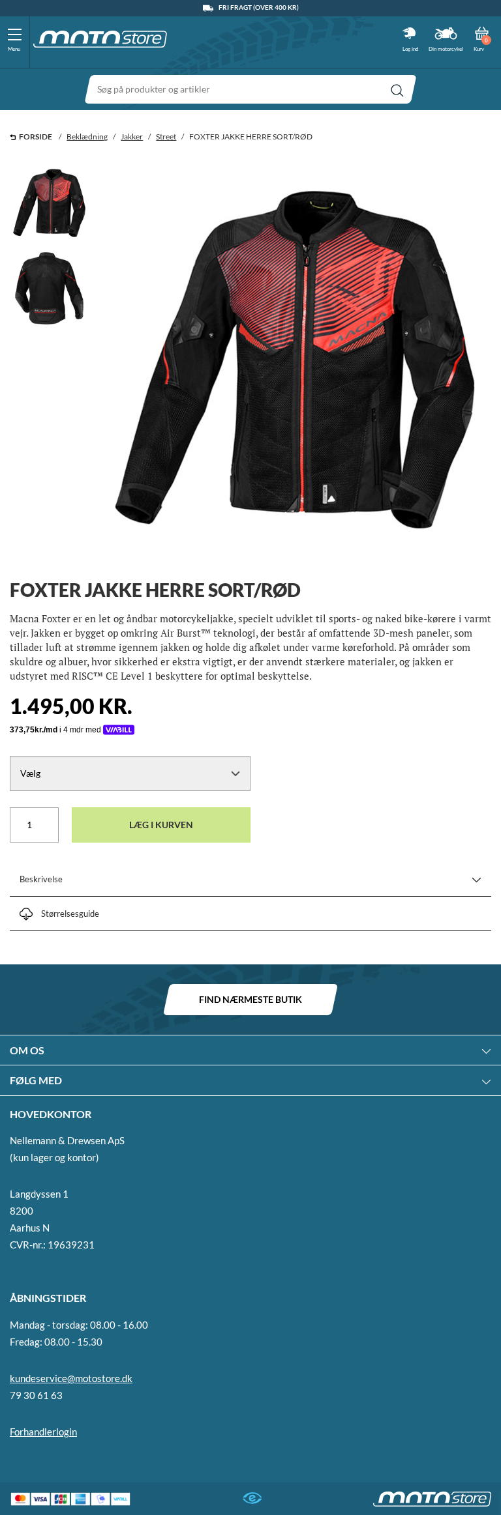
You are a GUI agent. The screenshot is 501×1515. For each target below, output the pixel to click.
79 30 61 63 (36, 1395)
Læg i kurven (161, 824)
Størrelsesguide (70, 913)
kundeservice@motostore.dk (71, 1378)
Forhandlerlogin (43, 1431)
